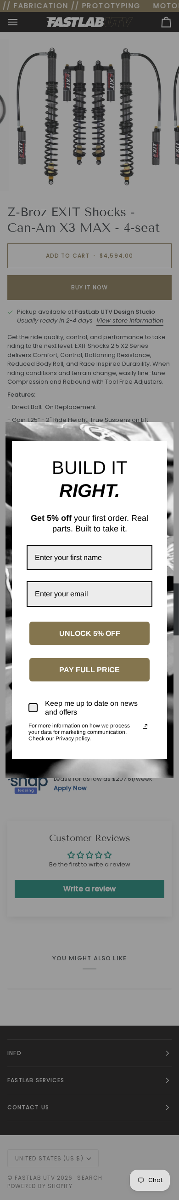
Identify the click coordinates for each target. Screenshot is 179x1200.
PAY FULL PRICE (89, 670)
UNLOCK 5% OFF (89, 633)
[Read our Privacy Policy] (145, 726)
